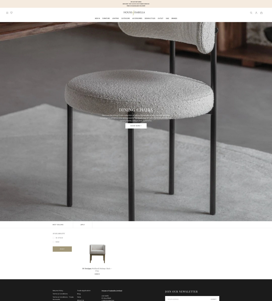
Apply (83, 225)
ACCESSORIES (137, 18)
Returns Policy (58, 291)
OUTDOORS (125, 18)
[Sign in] (256, 13)
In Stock (59, 238)
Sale (57, 242)
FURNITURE (106, 18)
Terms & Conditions (60, 294)
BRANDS (174, 18)
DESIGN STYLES (150, 18)
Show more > (136, 126)
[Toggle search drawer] (251, 13)
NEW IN (97, 18)
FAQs (79, 297)
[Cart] (261, 13)
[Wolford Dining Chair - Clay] (97, 249)
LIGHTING (115, 18)
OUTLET (160, 18)
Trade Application (84, 291)
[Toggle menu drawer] (7, 13)
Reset (62, 249)
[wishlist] (11, 13)
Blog (79, 294)
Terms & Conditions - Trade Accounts (63, 298)
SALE (167, 18)
